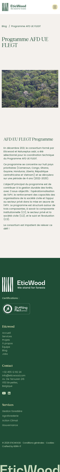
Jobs (5, 354)
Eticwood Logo (14, 7)
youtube (4, 393)
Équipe (6, 347)
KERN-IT (17, 446)
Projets (6, 340)
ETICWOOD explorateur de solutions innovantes (23, 284)
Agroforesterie (10, 416)
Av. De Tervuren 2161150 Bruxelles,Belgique (13, 382)
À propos (7, 343)
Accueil (6, 333)
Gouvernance (10, 425)
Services (7, 336)
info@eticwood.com (13, 376)
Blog (4, 26)
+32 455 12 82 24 (11, 372)
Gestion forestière (12, 411)
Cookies (50, 443)
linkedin (9, 393)
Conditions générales (33, 443)
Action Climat (10, 420)
